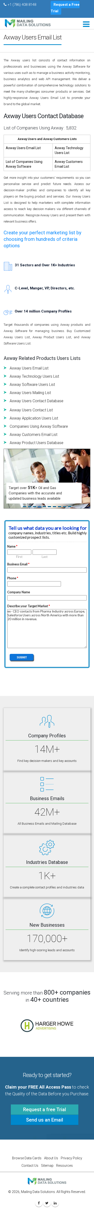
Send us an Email (44, 1120)
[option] (47, 1026)
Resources (64, 1165)
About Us (51, 1158)
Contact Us (29, 1165)
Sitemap (47, 1165)
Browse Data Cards (26, 1158)
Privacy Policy (71, 1158)
